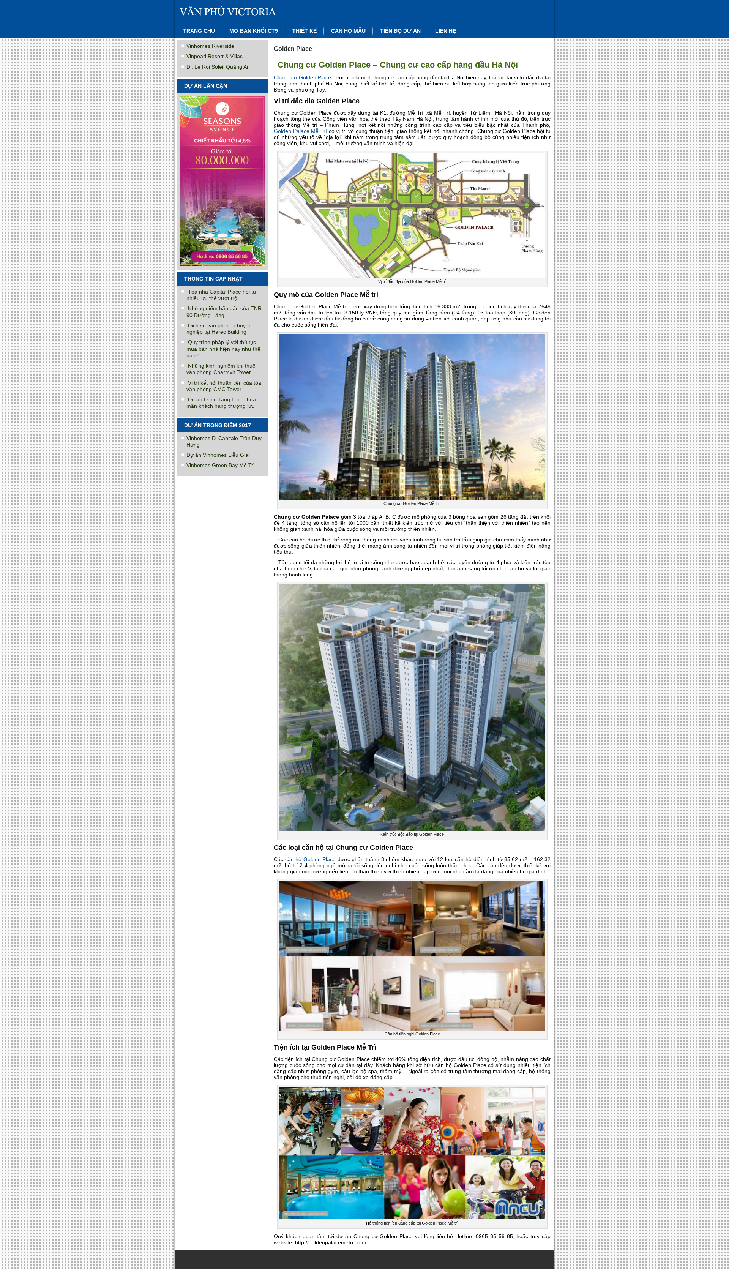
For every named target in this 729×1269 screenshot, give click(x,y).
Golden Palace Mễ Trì (301, 131)
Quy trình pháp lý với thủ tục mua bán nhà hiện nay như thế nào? (223, 348)
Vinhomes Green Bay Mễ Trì (220, 465)
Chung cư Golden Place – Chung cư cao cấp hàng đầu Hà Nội (398, 64)
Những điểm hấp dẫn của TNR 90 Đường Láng (224, 311)
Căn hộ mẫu (348, 31)
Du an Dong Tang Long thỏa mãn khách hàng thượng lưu (221, 402)
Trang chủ (199, 31)
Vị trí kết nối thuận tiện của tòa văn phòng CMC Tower (223, 386)
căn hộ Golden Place (309, 859)
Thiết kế (304, 31)
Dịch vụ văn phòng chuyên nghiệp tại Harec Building (219, 328)
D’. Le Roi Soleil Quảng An (218, 67)
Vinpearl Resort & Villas (214, 56)
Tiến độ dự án (400, 31)
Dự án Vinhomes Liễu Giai (217, 455)
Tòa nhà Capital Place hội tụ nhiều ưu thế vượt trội (221, 295)
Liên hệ (445, 31)
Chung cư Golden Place (302, 77)
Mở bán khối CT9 (253, 31)
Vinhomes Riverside (210, 46)
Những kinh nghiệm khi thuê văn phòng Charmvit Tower (221, 369)
